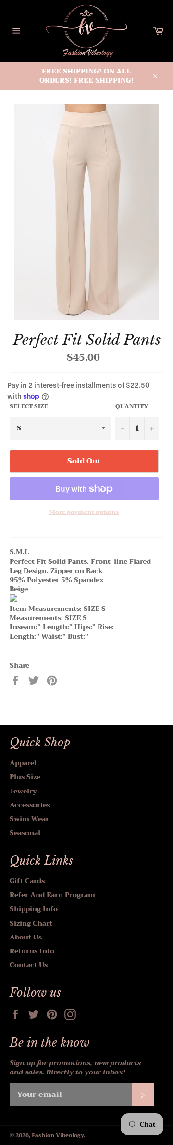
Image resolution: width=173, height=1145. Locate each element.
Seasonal (25, 833)
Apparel (23, 762)
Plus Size (25, 776)
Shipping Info (34, 908)
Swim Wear (29, 819)
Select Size (29, 406)
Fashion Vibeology (58, 1135)
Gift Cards (27, 881)
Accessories (30, 805)
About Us (26, 937)
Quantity (131, 406)
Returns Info (32, 951)
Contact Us (29, 965)
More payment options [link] (84, 512)
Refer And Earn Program (52, 895)
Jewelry (23, 791)
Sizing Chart (31, 923)
